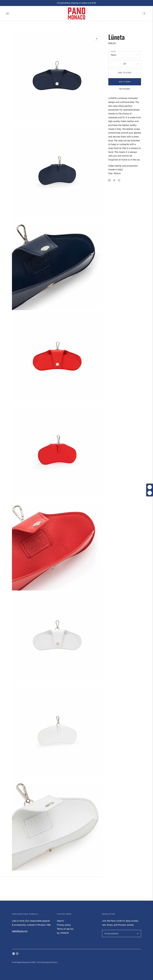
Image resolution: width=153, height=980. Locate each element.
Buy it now (124, 82)
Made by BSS (18, 966)
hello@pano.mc (19, 931)
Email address (111, 930)
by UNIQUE (63, 933)
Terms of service (65, 929)
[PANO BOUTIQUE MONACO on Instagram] (17, 954)
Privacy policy (64, 924)
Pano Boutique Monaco (47, 962)
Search (60, 920)
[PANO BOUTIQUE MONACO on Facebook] (14, 954)
